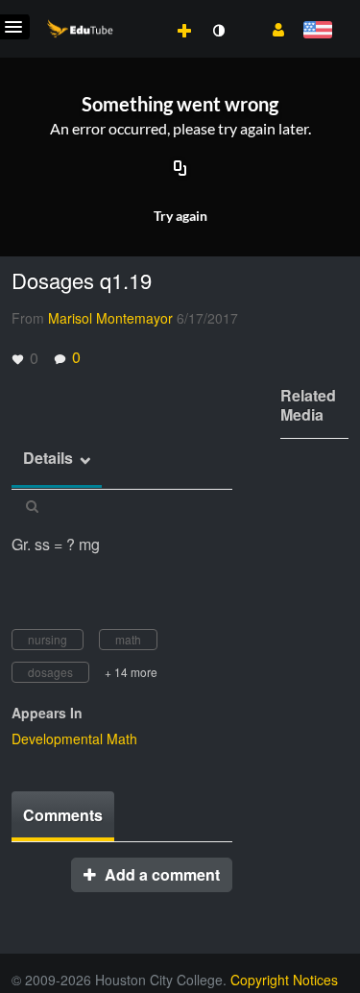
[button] (271, 28)
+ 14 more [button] (131, 672)
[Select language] (317, 31)
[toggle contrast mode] (218, 30)
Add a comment (160, 874)
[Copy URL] (180, 170)
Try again (180, 215)
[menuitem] (142, 11)
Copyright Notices (284, 979)
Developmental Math (74, 738)
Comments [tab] (63, 815)
